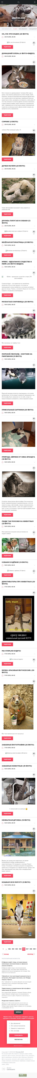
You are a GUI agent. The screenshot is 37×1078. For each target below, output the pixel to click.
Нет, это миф (15, 1030)
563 (13, 949)
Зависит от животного (18, 1028)
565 (20, 949)
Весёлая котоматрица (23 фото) (17, 242)
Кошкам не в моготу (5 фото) (16, 882)
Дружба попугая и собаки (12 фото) (16, 222)
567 (27, 949)
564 (16, 949)
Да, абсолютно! (15, 1023)
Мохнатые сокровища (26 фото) (17, 302)
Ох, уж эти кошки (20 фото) (15, 34)
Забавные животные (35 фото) (17, 766)
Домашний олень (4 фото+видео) (18, 53)
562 (9, 949)
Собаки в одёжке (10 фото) (15, 562)
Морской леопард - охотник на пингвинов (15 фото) (17, 355)
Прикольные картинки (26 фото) (17, 410)
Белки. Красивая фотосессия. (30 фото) (18, 671)
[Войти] (35, 2)
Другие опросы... (18, 1045)
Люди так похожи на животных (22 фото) (18, 522)
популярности (23, 28)
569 (34, 949)
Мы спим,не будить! (11, 651)
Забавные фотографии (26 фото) (18, 745)
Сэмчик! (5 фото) (10, 121)
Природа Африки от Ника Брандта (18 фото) (18, 458)
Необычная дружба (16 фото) (16, 820)
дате (15, 28)
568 (31, 949)
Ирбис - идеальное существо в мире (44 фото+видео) (17, 263)
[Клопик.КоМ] (18, 7)
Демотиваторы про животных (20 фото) (18, 583)
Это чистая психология (18, 1025)
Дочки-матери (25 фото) (13, 166)
